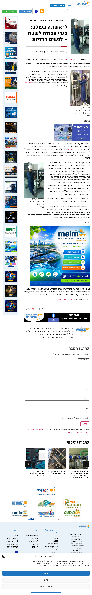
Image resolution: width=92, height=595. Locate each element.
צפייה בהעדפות (46, 586)
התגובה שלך (83, 359)
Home (65, 20)
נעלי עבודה (29, 82)
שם (87, 389)
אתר (87, 409)
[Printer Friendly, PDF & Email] (35, 308)
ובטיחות (70, 149)
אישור (46, 573)
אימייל (86, 399)
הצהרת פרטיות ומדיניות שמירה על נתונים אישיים (46, 592)
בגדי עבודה (69, 59)
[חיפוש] (42, 11)
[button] (3, 556)
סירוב (46, 580)
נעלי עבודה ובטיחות (64, 299)
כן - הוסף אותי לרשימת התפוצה (74, 418)
